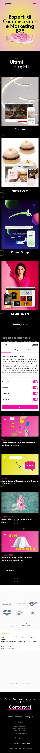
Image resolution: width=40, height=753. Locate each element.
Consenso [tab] (6, 350)
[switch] (35, 387)
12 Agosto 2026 (19, 481)
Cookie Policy (25, 743)
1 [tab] (10, 683)
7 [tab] (21, 683)
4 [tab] (16, 683)
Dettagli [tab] (16, 350)
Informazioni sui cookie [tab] (30, 350)
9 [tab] (25, 683)
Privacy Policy (14, 743)
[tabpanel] (20, 641)
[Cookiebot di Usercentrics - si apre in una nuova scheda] (30, 345)
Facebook (19, 717)
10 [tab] (27, 683)
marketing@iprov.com (20, 738)
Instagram (29, 717)
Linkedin (10, 717)
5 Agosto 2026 (16, 519)
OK (20, 407)
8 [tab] (23, 683)
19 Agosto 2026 (18, 442)
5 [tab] (18, 683)
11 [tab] (29, 683)
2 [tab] (12, 683)
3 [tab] (14, 683)
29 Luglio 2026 (16, 557)
